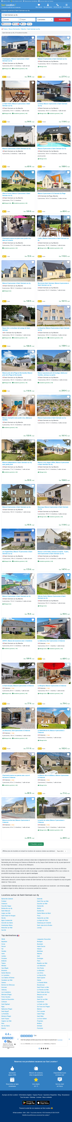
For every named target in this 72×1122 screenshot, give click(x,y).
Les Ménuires (41, 965)
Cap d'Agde (4, 968)
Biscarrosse (41, 985)
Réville (3, 918)
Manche (39, 953)
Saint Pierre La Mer (43, 987)
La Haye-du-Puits (42, 920)
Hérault (39, 949)
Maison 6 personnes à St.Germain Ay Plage (51, 193)
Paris (38, 961)
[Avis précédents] (18, 1039)
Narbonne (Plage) (6, 1009)
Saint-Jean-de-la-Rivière (44, 925)
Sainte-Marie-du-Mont (44, 913)
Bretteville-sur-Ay (6, 908)
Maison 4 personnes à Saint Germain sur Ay (16, 148)
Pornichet (40, 1028)
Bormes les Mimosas (8, 985)
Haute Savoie (41, 946)
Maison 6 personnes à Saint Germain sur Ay (52, 418)
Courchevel (40, 1002)
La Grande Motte (42, 982)
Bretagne (40, 941)
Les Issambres (6, 992)
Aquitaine (4, 941)
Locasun (38, 1097)
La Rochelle (5, 1014)
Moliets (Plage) (6, 1016)
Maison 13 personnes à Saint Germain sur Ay (52, 59)
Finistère (4, 958)
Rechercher (62, 19)
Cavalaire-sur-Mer (6, 980)
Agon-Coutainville (6, 920)
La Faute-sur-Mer (42, 1004)
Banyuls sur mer (42, 994)
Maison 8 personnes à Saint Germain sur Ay (16, 283)
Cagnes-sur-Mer (6, 1021)
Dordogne (40, 958)
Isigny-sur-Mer (6, 913)
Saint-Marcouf (5, 911)
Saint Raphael (5, 1004)
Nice (2, 1023)
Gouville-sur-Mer (42, 903)
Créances (4, 903)
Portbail (3, 901)
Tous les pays (24, 1097)
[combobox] (36, 15)
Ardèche (3, 961)
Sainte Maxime (6, 973)
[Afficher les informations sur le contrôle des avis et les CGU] (15, 1044)
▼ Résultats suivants (36, 844)
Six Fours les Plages (43, 1006)
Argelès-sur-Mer (42, 963)
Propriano (40, 1021)
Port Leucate (41, 1011)
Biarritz (3, 1028)
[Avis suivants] (69, 1039)
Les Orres (40, 973)
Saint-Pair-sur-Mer (43, 901)
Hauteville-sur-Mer (43, 918)
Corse (3, 944)
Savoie (3, 946)
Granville (39, 899)
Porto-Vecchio (5, 997)
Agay (2, 1006)
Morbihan (40, 951)
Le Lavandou (5, 975)
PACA (3, 939)
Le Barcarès (40, 970)
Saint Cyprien (41, 977)
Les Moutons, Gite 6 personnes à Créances (16, 730)
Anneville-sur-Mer (6, 928)
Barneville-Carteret (7, 899)
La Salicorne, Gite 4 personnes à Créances (51, 641)
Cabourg (3, 990)
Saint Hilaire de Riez (43, 992)
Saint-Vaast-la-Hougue (8, 915)
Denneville (40, 906)
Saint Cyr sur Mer (42, 999)
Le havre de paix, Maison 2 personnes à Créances (18, 686)
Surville (3, 930)
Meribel (3, 965)
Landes (3, 956)
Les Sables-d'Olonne (7, 977)
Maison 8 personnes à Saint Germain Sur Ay (52, 148)
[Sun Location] (8, 5)
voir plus (60, 1040)
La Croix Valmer (42, 1018)
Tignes (3, 963)
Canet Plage (41, 1014)
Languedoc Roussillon (44, 939)
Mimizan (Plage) (6, 994)
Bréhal (39, 908)
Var (2, 949)
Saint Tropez (5, 1018)
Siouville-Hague (6, 906)
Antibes (39, 1023)
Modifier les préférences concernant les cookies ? (36, 1115)
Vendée (3, 951)
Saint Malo (40, 1016)
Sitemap (32, 1097)
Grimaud (39, 1026)
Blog (59, 1095)
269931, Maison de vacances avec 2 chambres (17, 641)
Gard (38, 956)
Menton (39, 1009)
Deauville (40, 997)
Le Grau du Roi (41, 975)
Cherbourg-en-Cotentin (44, 923)
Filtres (16, 24)
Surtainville (40, 911)
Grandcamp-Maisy (7, 925)
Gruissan (4, 987)
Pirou (38, 915)
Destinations (7, 24)
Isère (3, 953)
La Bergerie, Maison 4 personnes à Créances (52, 686)
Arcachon (4, 970)
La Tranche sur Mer (43, 990)
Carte (23, 24)
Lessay (39, 928)
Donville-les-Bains (7, 923)
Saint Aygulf (5, 1011)
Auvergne (40, 944)
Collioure (4, 1002)
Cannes (3, 982)
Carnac (39, 980)
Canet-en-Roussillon (7, 999)
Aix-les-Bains (5, 1026)
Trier (30, 24)
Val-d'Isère (40, 968)
